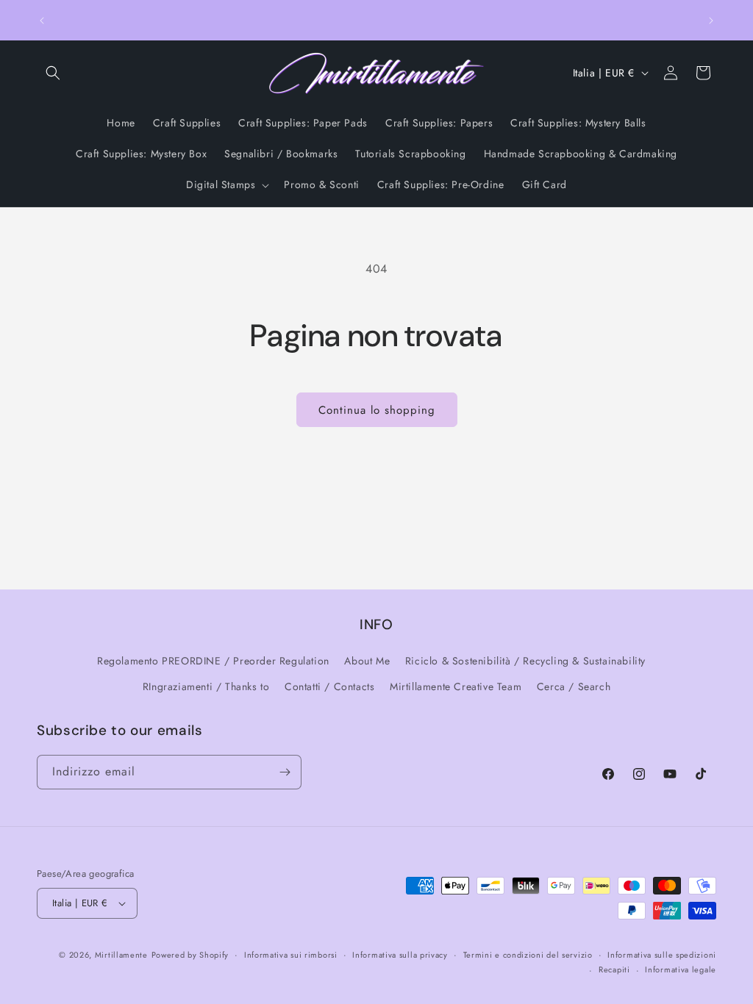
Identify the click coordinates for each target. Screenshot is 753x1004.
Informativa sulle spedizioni (661, 955)
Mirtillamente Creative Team (455, 686)
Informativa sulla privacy (400, 955)
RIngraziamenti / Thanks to (206, 686)
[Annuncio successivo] (711, 21)
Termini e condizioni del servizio (528, 955)
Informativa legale (680, 969)
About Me (367, 660)
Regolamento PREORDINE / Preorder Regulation (213, 660)
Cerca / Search (573, 686)
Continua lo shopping (376, 410)
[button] (53, 73)
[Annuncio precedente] (42, 21)
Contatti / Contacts (329, 686)
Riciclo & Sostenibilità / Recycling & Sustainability (525, 660)
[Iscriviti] (284, 772)
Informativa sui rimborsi (291, 955)
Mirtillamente (121, 955)
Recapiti (614, 969)
